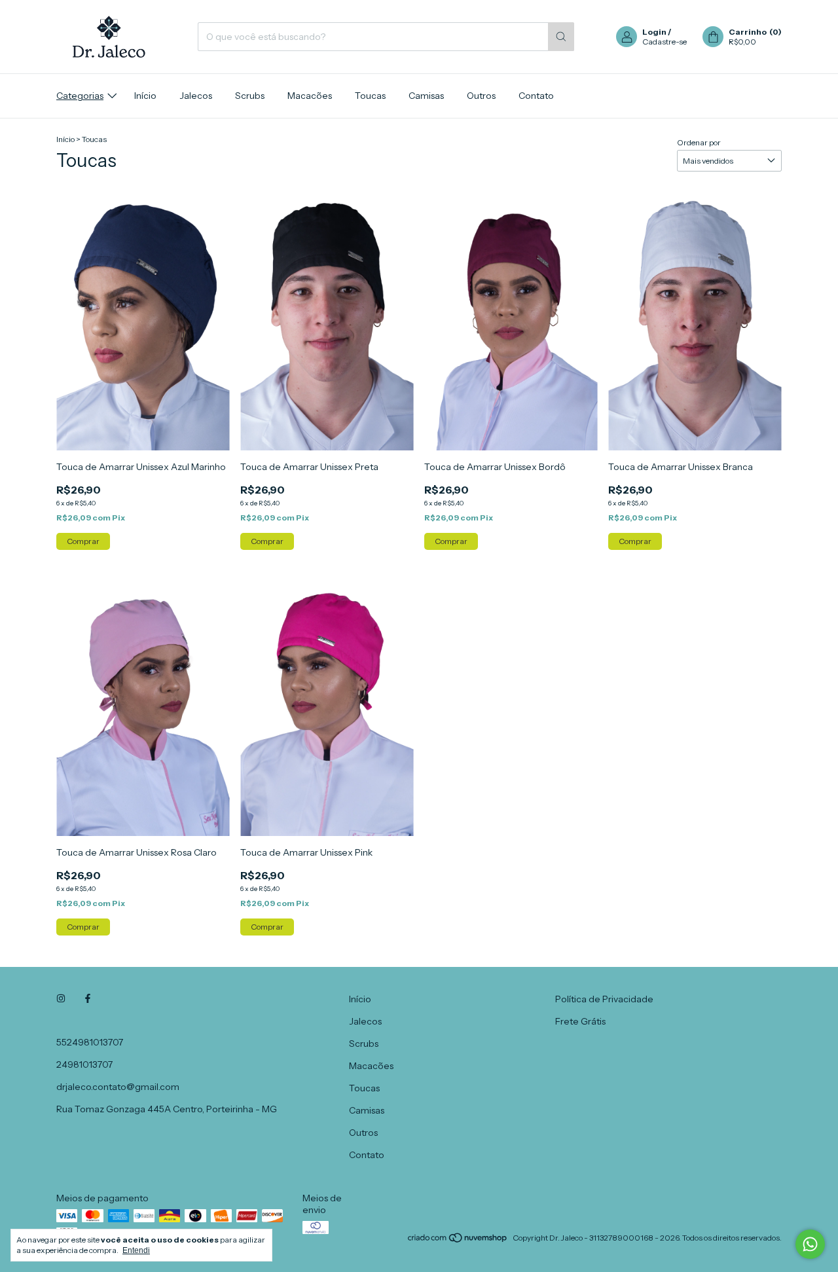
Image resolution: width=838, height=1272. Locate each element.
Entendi (136, 1250)
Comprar (83, 541)
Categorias (79, 95)
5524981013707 (89, 1042)
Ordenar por (699, 142)
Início (145, 95)
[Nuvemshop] (458, 1241)
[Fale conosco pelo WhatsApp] (810, 1244)
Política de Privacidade (604, 999)
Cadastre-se (664, 41)
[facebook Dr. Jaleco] (87, 999)
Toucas (370, 95)
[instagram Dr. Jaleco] (60, 999)
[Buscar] (561, 36)
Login (654, 32)
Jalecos (195, 95)
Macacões (309, 95)
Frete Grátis (580, 1021)
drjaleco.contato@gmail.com (117, 1087)
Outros (481, 95)
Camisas (426, 95)
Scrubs (249, 95)
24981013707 (84, 1064)
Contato (536, 95)
